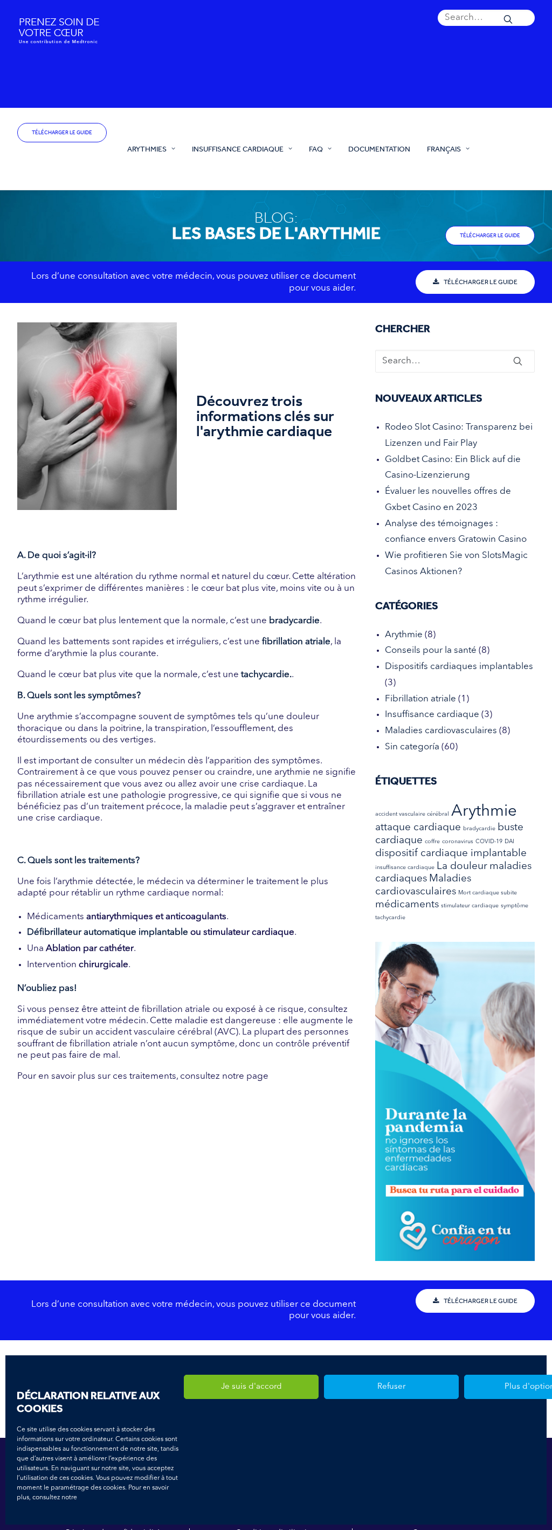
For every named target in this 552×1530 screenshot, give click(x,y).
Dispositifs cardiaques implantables (459, 666)
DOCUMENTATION (379, 149)
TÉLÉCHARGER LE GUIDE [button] (481, 282)
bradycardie (479, 829)
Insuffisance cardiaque (432, 714)
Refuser (391, 1387)
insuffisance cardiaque (404, 868)
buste (510, 828)
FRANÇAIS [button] (444, 149)
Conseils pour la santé (431, 650)
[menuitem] (486, 18)
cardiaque (399, 841)
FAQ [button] (316, 149)
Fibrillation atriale (420, 699)
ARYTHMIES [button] (147, 149)
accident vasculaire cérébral (412, 814)
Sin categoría (412, 747)
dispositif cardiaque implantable (451, 854)
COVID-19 (488, 842)
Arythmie (404, 634)
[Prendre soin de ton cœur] (62, 159)
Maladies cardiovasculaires (441, 730)
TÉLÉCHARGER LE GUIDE (62, 132)
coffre (432, 842)
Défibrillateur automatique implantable (108, 932)
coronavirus (457, 842)
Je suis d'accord (251, 1387)
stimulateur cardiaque (470, 906)
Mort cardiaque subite (487, 893)
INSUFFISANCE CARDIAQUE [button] (238, 149)
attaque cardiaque (418, 828)
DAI (509, 842)
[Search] (486, 18)
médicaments (407, 905)
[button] (486, 18)
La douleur (462, 867)
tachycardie (390, 918)
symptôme (514, 906)
